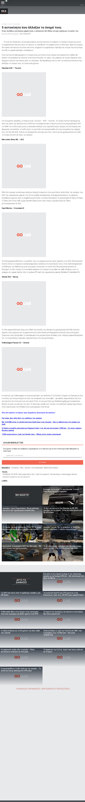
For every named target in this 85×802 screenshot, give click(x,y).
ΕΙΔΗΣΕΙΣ (16, 24)
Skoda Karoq (55, 474)
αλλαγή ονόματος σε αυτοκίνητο (16, 477)
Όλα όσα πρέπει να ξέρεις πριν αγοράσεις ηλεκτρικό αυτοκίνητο (28, 413)
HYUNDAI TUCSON (10, 474)
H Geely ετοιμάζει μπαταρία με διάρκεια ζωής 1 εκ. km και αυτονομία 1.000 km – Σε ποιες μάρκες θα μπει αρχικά (42, 429)
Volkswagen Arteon (69, 474)
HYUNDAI (15, 468)
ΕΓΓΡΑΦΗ (42, 462)
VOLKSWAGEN (37, 468)
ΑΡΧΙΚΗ (4, 24)
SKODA (27, 468)
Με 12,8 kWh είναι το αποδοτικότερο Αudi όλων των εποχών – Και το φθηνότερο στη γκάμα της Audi (41, 423)
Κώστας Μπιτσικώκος (10, 34)
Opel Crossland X (42, 474)
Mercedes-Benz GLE (26, 474)
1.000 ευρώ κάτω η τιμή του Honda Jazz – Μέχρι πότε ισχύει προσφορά (31, 434)
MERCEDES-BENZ (51, 468)
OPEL (22, 468)
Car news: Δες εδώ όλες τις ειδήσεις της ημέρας (22, 418)
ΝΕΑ (4, 11)
